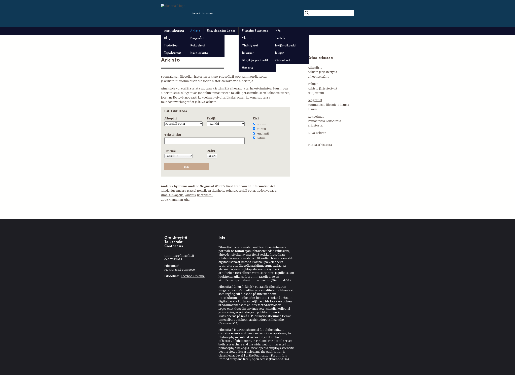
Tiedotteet (171, 45)
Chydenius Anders (173, 190)
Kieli (256, 118)
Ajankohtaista (174, 31)
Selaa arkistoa (320, 58)
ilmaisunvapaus (172, 195)
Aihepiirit (315, 67)
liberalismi (205, 195)
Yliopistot (249, 38)
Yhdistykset (250, 45)
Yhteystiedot (284, 60)
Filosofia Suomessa (255, 31)
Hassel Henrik (197, 190)
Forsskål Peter (245, 190)
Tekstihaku (172, 135)
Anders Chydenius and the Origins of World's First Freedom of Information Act (218, 186)
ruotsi (261, 129)
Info (278, 31)
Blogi (167, 38)
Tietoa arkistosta (320, 145)
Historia (247, 68)
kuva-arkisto (207, 102)
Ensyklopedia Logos (221, 31)
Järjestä (170, 151)
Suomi (196, 13)
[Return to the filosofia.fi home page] (173, 6)
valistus (190, 195)
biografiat (187, 102)
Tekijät (279, 53)
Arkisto (195, 31)
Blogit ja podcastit (255, 60)
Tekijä (211, 118)
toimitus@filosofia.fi (179, 256)
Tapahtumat (172, 53)
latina (261, 138)
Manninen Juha (179, 199)
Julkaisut (248, 53)
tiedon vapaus (266, 190)
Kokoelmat (197, 45)
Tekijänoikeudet (286, 45)
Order (211, 151)
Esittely (280, 38)
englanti (263, 133)
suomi (261, 124)
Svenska (208, 13)
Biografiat (197, 38)
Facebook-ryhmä (193, 276)
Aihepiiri (170, 118)
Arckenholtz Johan (221, 190)
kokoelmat (206, 97)
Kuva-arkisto (199, 53)
